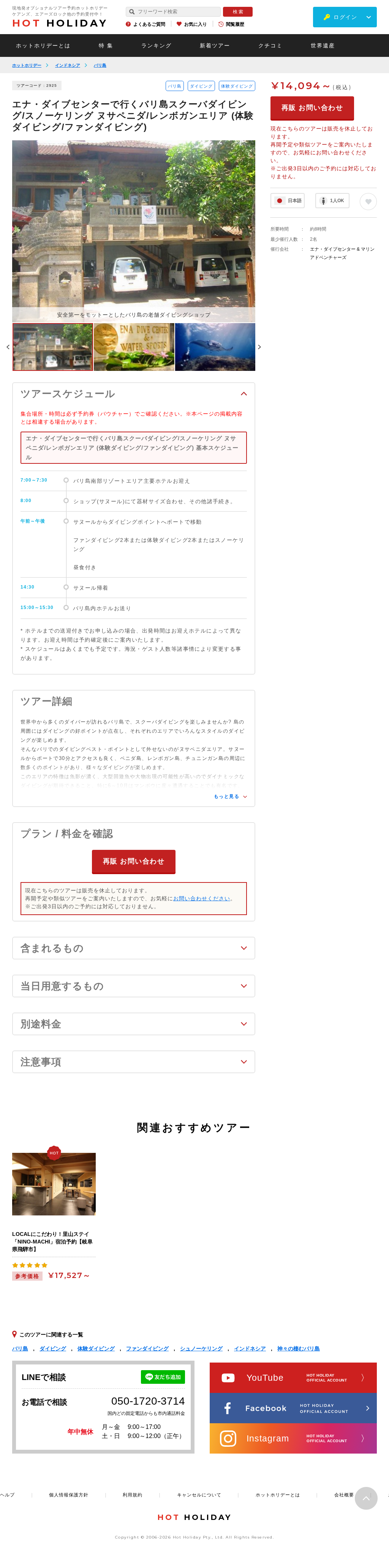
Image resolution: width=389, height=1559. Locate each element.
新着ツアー (215, 45)
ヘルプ (7, 1495)
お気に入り (195, 24)
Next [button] (259, 347)
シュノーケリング (201, 1348)
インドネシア (67, 65)
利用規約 (132, 1495)
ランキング (156, 45)
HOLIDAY (60, 23)
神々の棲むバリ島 (298, 1348)
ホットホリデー (26, 65)
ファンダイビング (147, 1348)
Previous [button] (7, 347)
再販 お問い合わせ (134, 861)
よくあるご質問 (149, 24)
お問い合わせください (201, 898)
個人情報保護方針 (69, 1495)
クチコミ (270, 45)
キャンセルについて (199, 1495)
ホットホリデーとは (43, 45)
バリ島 (100, 65)
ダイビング (201, 86)
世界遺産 (323, 45)
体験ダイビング (237, 86)
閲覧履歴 (235, 24)
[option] (133, 231)
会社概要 (344, 1495)
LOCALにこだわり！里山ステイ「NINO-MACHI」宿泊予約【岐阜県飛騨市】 (52, 1241)
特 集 (106, 45)
